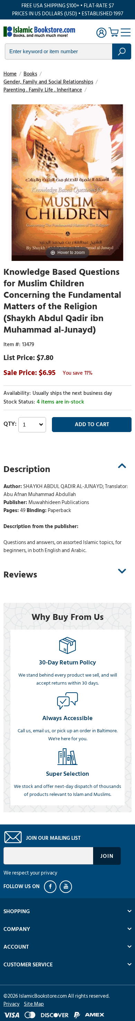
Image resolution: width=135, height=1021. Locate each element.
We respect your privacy (30, 873)
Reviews (20, 574)
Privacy (11, 1004)
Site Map (34, 1004)
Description (26, 469)
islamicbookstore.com (40, 31)
